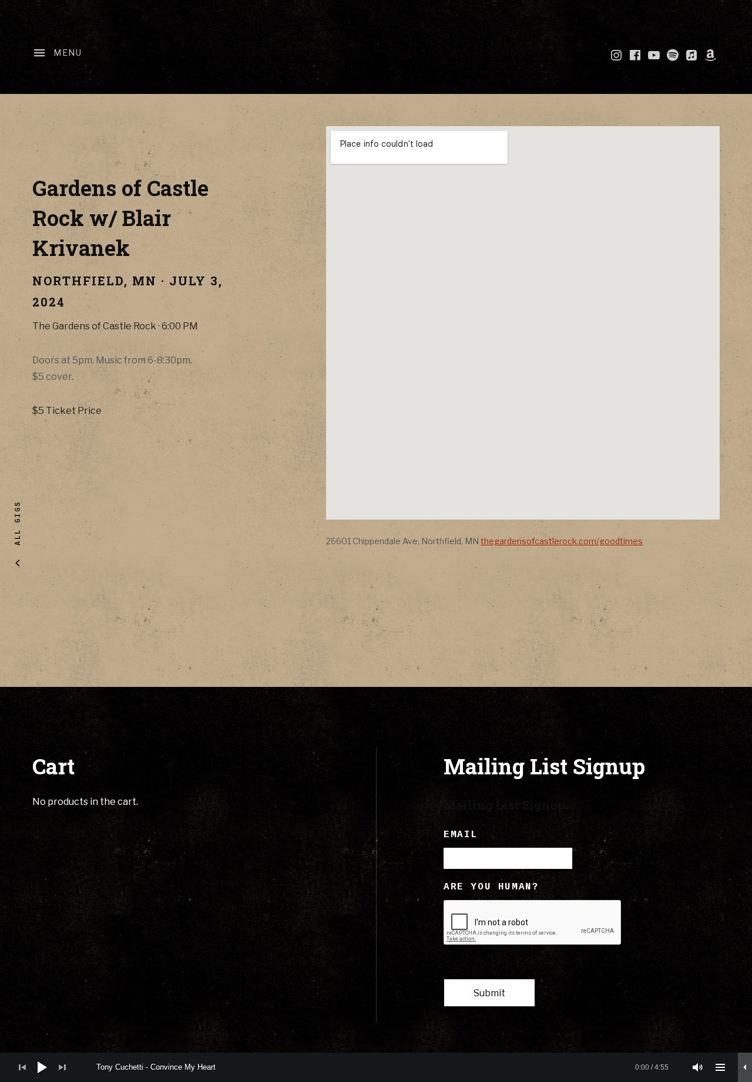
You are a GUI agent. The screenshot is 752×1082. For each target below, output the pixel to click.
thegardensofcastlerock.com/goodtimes (562, 541)
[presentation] (533, 923)
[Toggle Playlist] (720, 1067)
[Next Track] (62, 1067)
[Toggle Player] (745, 1067)
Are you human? (491, 887)
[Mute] (698, 1067)
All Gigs (18, 523)
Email (461, 835)
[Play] (42, 1067)
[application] (376, 1067)
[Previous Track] (22, 1067)
